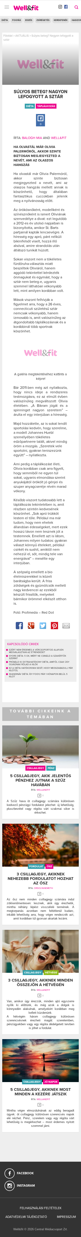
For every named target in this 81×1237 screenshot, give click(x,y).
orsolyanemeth (43, 888)
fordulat (36, 866)
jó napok (51, 1081)
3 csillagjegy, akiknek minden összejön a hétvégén (40, 982)
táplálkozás (46, 106)
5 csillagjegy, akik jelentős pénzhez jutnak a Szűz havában (40, 780)
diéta (30, 106)
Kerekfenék (61, 20)
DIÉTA (5, 20)
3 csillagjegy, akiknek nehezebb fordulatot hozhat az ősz (40, 879)
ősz (49, 866)
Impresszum (66, 1217)
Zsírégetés (43, 20)
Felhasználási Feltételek (40, 1208)
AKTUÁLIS (22, 36)
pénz (51, 768)
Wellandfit (43, 790)
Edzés (28, 20)
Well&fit (59, 138)
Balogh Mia (32, 138)
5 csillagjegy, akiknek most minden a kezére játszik (40, 1091)
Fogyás (16, 20)
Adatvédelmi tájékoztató (26, 1217)
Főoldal (8, 36)
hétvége (51, 972)
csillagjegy (35, 768)
